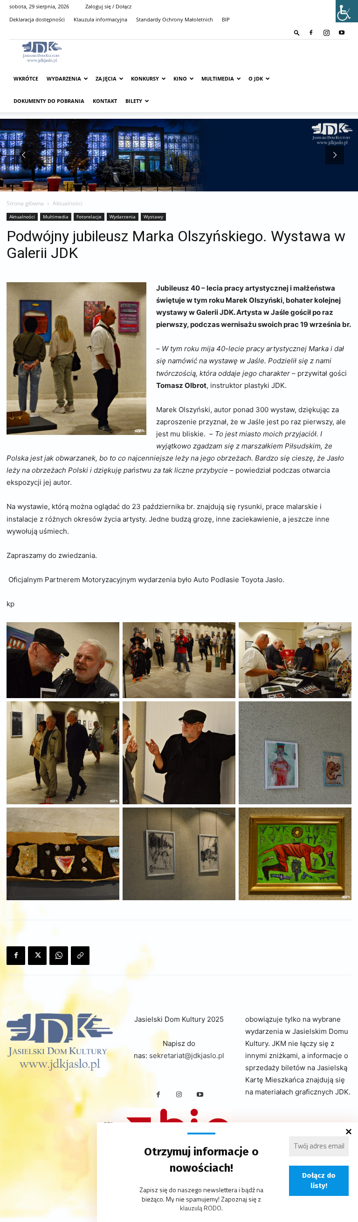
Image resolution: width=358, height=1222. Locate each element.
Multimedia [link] (217, 78)
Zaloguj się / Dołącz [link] (108, 6)
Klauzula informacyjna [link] (100, 19)
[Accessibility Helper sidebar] (347, 11)
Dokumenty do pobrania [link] (49, 100)
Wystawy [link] (153, 216)
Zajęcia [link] (106, 78)
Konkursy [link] (145, 78)
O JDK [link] (255, 78)
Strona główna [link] (25, 203)
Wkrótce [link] (26, 78)
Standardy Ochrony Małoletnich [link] (174, 19)
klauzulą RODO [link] (200, 1208)
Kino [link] (180, 78)
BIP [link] (226, 19)
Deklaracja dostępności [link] (37, 19)
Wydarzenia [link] (64, 78)
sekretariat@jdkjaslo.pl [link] (186, 1055)
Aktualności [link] (22, 216)
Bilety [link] (133, 100)
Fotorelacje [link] (89, 216)
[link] (297, 32)
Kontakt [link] (105, 100)
